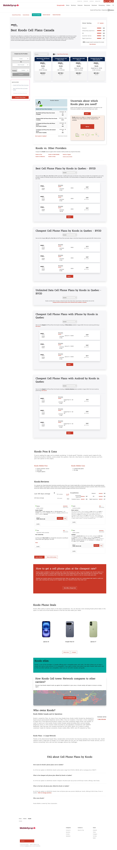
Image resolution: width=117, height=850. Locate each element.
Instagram (95, 834)
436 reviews (60, 185)
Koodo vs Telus (51, 156)
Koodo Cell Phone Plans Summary (21, 85)
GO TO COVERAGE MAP (69, 697)
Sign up (87, 126)
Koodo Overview (56, 14)
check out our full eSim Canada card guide (71, 668)
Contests (68, 834)
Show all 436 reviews (51, 557)
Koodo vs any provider (67, 156)
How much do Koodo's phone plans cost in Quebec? (48, 764)
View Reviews (92, 44)
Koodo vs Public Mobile (53, 154)
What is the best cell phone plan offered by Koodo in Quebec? (51, 786)
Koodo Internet (46, 14)
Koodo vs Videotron (40, 156)
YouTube (95, 836)
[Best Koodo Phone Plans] (42, 186)
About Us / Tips (81, 830)
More (36, 542)
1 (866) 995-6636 (101, 719)
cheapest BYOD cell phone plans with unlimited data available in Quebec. (70, 302)
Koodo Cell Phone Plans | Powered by (99, 10)
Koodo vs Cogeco (67, 154)
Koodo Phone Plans (16, 14)
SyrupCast (68, 832)
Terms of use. (36, 844)
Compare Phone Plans (20, 97)
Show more (66, 652)
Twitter (94, 832)
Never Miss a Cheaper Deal (70, 588)
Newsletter (68, 836)
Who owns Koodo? (38, 798)
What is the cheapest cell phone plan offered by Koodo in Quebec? (52, 775)
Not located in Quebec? (41, 136)
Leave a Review (38, 557)
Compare (21, 74)
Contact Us (68, 830)
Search (86, 113)
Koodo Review (26, 14)
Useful (37, 524)
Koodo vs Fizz (39, 154)
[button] (55, 54)
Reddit (94, 838)
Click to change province (44, 793)
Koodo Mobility (36, 14)
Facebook (95, 830)
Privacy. (31, 844)
